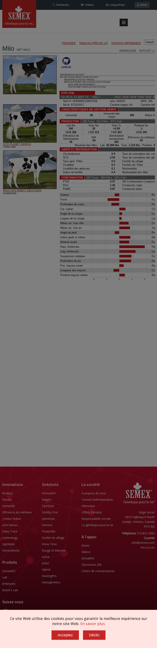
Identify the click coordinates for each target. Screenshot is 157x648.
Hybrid (46, 569)
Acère (45, 557)
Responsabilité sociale (96, 519)
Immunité (8, 506)
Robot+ (47, 499)
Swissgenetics (51, 582)
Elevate (7, 499)
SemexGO (9, 571)
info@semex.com (143, 543)
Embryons (9, 584)
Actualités (88, 558)
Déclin (94, 635)
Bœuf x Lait (10, 590)
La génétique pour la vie (97, 525)
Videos (86, 552)
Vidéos (89, 4)
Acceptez (65, 635)
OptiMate (8, 544)
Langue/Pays (116, 4)
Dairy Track (9, 531)
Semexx (47, 525)
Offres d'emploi (92, 512)
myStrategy (9, 538)
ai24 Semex (10, 525)
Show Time (49, 544)
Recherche (62, 4)
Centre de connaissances (98, 571)
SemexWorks (11, 550)
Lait (4, 577)
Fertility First (50, 512)
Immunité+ (49, 493)
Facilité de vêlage (53, 538)
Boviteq (7, 493)
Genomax (48, 519)
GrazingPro (49, 576)
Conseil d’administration (97, 499)
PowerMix (48, 531)
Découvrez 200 (92, 565)
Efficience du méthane (17, 512)
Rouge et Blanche (53, 550)
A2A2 (45, 563)
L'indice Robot (11, 519)
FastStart (48, 506)
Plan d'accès (147, 547)
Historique (88, 506)
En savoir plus (92, 623)
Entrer (143, 4)
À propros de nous (94, 493)
